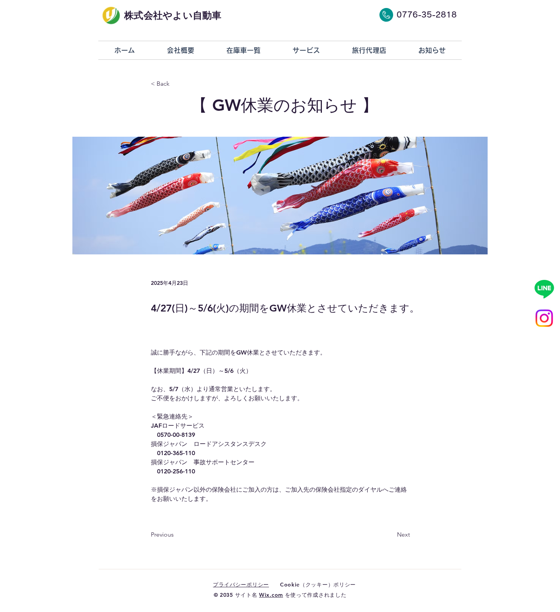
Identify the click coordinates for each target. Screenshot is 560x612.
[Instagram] (544, 318)
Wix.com (271, 594)
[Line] (544, 288)
